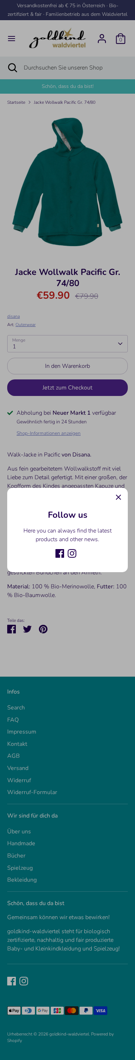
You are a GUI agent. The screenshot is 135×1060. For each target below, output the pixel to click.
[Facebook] (59, 553)
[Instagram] (72, 553)
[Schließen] (118, 497)
